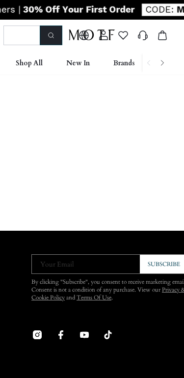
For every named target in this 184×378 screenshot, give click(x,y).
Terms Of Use (94, 297)
